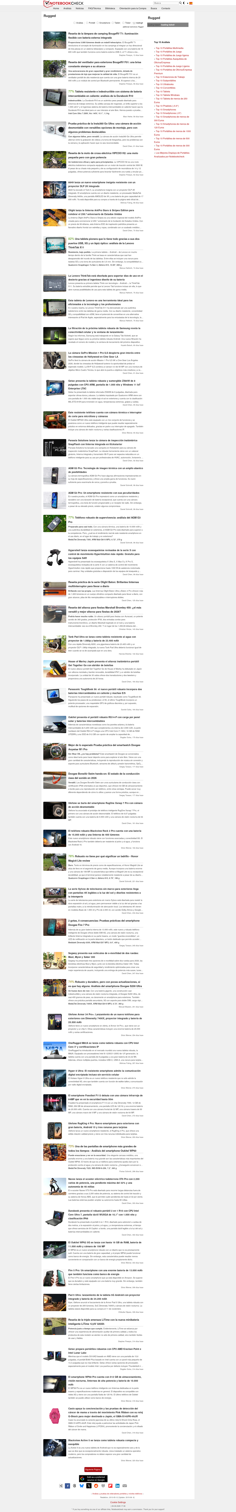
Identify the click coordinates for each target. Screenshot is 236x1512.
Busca (154, 8)
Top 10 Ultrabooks (165, 84)
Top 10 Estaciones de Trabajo (170, 76)
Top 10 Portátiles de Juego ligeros (172, 55)
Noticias (80, 8)
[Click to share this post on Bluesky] (81, 1485)
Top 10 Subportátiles (166, 80)
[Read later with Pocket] (103, 1485)
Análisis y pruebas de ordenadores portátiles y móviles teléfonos (117, 1493)
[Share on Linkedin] (117, 1485)
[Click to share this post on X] (89, 1485)
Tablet (117, 22)
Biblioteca (110, 8)
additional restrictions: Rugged (133, 27)
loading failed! (154, 24)
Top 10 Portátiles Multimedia (169, 48)
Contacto (165, 8)
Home (56, 8)
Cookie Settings (118, 1502)
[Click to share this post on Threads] (74, 1485)
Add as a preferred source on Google (96, 1478)
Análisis (67, 8)
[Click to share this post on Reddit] (96, 1485)
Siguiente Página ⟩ (93, 1469)
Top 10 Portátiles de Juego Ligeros (173, 66)
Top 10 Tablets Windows (168, 95)
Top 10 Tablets (163, 91)
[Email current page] (124, 1485)
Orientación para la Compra (133, 8)
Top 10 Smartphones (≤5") (168, 113)
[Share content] (61, 1486)
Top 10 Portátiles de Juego (169, 51)
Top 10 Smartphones (166, 109)
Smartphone (104, 22)
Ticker (128, 22)
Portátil (91, 22)
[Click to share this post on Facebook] (67, 1485)
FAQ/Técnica (94, 8)
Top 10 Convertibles (165, 87)
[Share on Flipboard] (110, 1485)
